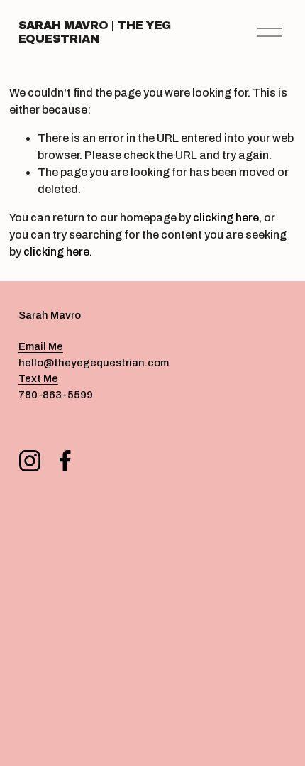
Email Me (40, 346)
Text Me (38, 378)
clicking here (226, 218)
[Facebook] (65, 460)
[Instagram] (29, 460)
